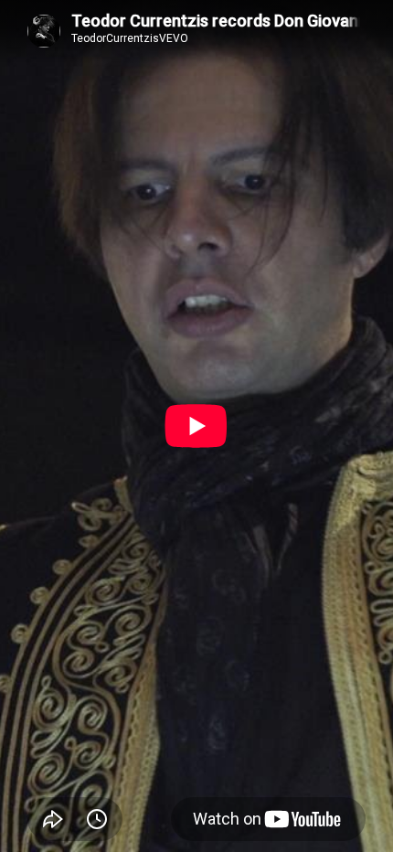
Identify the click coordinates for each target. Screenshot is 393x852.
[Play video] (196, 426)
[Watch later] (97, 819)
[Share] (53, 819)
